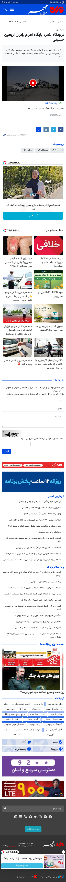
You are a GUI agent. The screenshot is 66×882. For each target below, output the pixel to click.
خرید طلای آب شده (54, 709)
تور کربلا (22, 709)
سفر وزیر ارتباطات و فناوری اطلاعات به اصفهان (41, 507)
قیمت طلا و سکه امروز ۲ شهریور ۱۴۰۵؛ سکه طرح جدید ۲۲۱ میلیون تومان (32, 574)
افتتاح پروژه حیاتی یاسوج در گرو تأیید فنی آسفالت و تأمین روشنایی (32, 560)
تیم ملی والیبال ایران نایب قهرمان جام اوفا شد (41, 600)
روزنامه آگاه (17, 734)
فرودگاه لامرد (42, 150)
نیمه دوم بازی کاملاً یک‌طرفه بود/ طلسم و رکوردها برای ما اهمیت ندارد (33, 607)
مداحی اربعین (56, 714)
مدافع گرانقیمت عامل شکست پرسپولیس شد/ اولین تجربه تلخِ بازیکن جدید (34, 635)
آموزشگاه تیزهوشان (54, 724)
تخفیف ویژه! (22, 865)
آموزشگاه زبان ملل (54, 729)
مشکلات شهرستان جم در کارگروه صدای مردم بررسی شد (37, 547)
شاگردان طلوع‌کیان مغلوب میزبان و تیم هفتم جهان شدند (36, 615)
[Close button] (63, 852)
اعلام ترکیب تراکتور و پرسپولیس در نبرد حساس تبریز (38, 621)
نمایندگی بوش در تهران (14, 724)
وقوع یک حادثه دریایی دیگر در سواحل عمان (42, 513)
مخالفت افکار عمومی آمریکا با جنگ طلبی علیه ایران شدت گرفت (33, 553)
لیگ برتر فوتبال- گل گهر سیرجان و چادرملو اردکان (40, 501)
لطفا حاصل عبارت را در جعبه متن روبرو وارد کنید (42, 438)
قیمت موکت (36, 709)
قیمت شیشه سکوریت (21, 704)
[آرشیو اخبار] (20, 817)
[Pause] (7, 197)
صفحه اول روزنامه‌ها (52, 644)
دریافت (52, 103)
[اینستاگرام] (40, 817)
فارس (52, 21)
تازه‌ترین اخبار (56, 496)
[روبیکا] (30, 817)
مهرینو (7, 729)
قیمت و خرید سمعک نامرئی (28, 729)
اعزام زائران (27, 150)
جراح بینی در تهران (55, 704)
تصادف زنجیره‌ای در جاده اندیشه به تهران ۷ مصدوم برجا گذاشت (33, 588)
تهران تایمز (49, 734)
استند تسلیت (9, 709)
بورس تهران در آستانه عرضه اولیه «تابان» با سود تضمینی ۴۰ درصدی (32, 594)
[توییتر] (35, 817)
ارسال (6, 451)
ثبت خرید (33, 216)
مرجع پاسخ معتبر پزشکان (14, 714)
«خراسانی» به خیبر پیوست (49, 532)
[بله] (45, 817)
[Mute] (11, 197)
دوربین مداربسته (37, 714)
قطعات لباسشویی (11, 719)
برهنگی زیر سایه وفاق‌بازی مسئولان (46, 581)
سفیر (5, 704)
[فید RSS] (26, 817)
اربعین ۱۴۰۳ (57, 150)
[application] (33, 83)
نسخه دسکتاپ (33, 829)
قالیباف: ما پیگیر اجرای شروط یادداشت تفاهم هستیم (38, 627)
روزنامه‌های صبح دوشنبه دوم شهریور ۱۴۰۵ (42, 692)
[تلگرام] (50, 817)
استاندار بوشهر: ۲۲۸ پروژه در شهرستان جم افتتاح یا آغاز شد (35, 520)
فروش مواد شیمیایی (53, 719)
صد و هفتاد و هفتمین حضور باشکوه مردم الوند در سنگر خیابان (34, 526)
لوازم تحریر (38, 704)
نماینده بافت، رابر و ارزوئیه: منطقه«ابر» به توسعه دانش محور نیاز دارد (33, 540)
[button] (33, 83)
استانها (60, 21)
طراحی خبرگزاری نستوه (49, 876)
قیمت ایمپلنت (32, 719)
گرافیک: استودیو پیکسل (25, 876)
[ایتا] (16, 817)
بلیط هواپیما (34, 724)
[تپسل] (4, 162)
